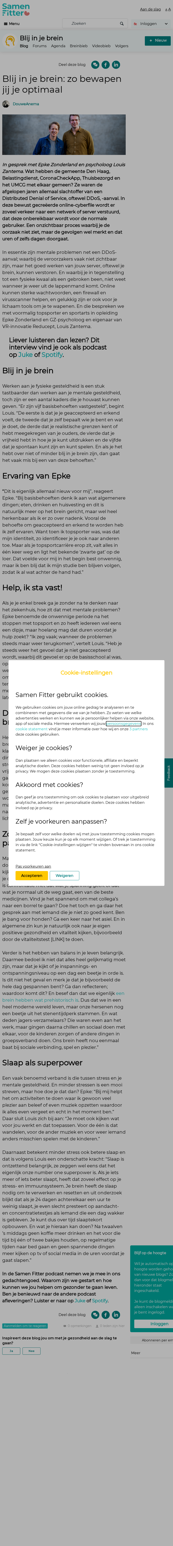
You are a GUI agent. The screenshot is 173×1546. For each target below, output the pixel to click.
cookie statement (32, 729)
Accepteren (31, 876)
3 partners (139, 729)
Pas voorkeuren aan (33, 866)
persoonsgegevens (123, 724)
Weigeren (64, 876)
